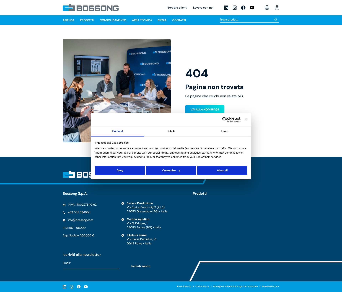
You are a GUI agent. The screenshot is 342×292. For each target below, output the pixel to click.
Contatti (179, 20)
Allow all (222, 170)
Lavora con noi (203, 7)
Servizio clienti (177, 7)
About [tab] (224, 131)
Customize (169, 170)
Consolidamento (113, 20)
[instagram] (235, 8)
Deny (120, 170)
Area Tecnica (142, 20)
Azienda (68, 20)
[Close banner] (246, 119)
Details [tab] (171, 131)
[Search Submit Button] (276, 19)
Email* (67, 263)
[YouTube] (252, 8)
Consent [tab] (117, 131)
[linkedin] (226, 8)
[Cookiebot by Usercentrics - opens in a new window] (224, 119)
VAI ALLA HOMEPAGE (205, 109)
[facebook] (243, 8)
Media (162, 20)
